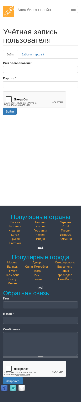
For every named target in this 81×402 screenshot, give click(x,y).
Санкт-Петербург (36, 266)
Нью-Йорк (65, 279)
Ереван (37, 279)
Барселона (64, 266)
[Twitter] (13, 388)
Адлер (36, 262)
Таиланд (40, 222)
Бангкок (12, 266)
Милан (12, 283)
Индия (40, 239)
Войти (12, 55)
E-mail (8, 314)
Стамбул (12, 279)
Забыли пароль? (33, 54)
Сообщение (11, 329)
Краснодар (65, 275)
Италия (40, 226)
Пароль (9, 78)
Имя (6, 298)
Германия (40, 230)
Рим (36, 275)
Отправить (13, 381)
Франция (15, 230)
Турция (66, 230)
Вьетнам (15, 243)
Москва (12, 262)
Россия (15, 222)
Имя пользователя (17, 63)
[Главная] (8, 11)
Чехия (40, 234)
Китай (15, 234)
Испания (15, 226)
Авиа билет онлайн (34, 9)
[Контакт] (21, 388)
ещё (40, 247)
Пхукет (12, 270)
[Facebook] (4, 388)
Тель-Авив (12, 275)
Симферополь (65, 262)
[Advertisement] (40, 155)
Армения (66, 239)
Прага (37, 270)
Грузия (15, 239)
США (66, 226)
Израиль (65, 234)
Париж (64, 270)
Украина (65, 222)
